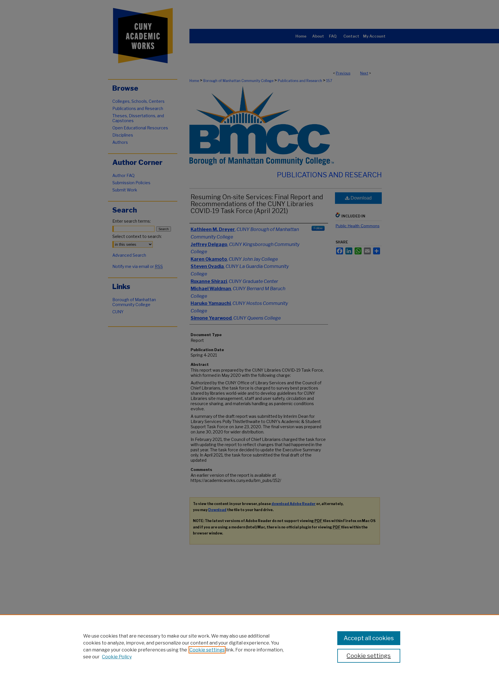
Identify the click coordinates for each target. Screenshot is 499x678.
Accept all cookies (369, 638)
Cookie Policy (117, 657)
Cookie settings (207, 650)
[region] (249, 646)
